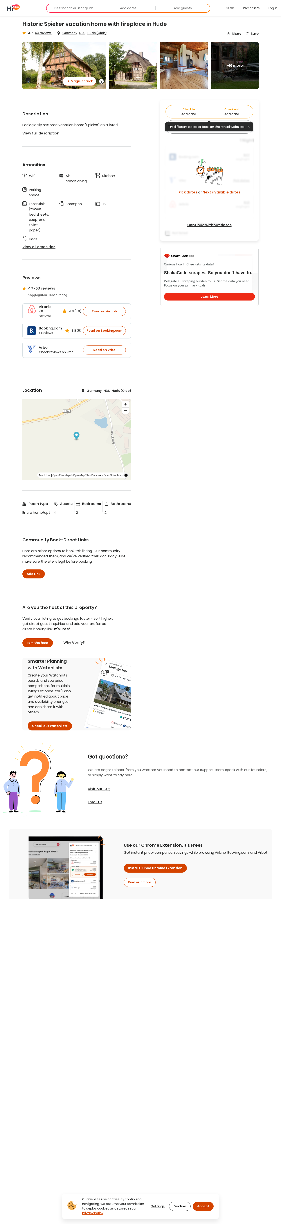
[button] (230, 8)
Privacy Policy (92, 1213)
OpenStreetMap (113, 475)
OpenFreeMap (61, 475)
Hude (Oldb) (96, 33)
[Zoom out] (125, 410)
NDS (82, 33)
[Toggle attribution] (126, 475)
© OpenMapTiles (80, 475)
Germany (69, 33)
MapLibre (44, 475)
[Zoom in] (125, 404)
